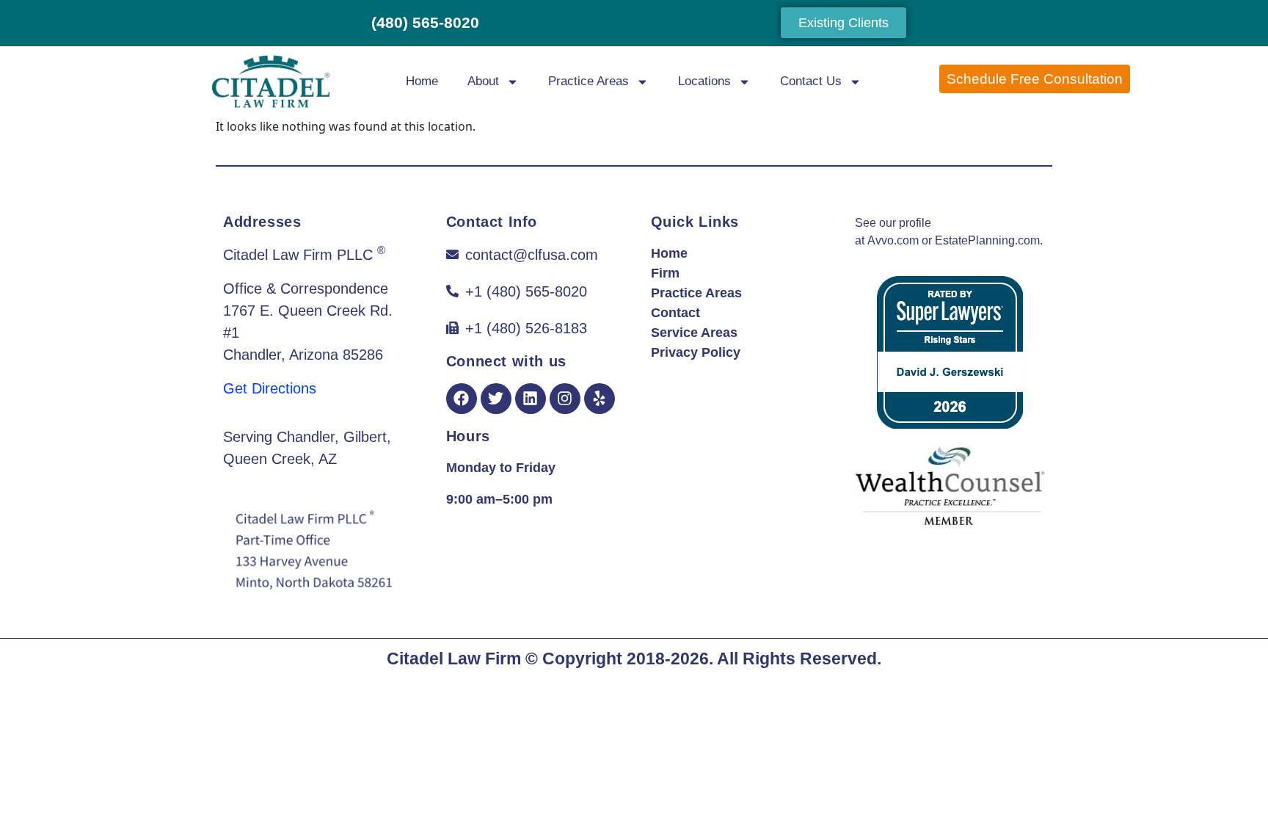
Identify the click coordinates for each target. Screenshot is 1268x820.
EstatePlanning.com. (989, 240)
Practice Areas (588, 81)
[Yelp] (599, 398)
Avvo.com (893, 240)
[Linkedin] (530, 398)
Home (422, 81)
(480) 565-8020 (425, 22)
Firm (665, 273)
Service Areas (694, 332)
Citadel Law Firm (454, 658)
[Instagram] (565, 398)
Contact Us (811, 81)
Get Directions (269, 388)
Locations (704, 81)
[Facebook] (461, 398)
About (483, 81)
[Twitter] (496, 398)
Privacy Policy (695, 352)
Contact (675, 312)
